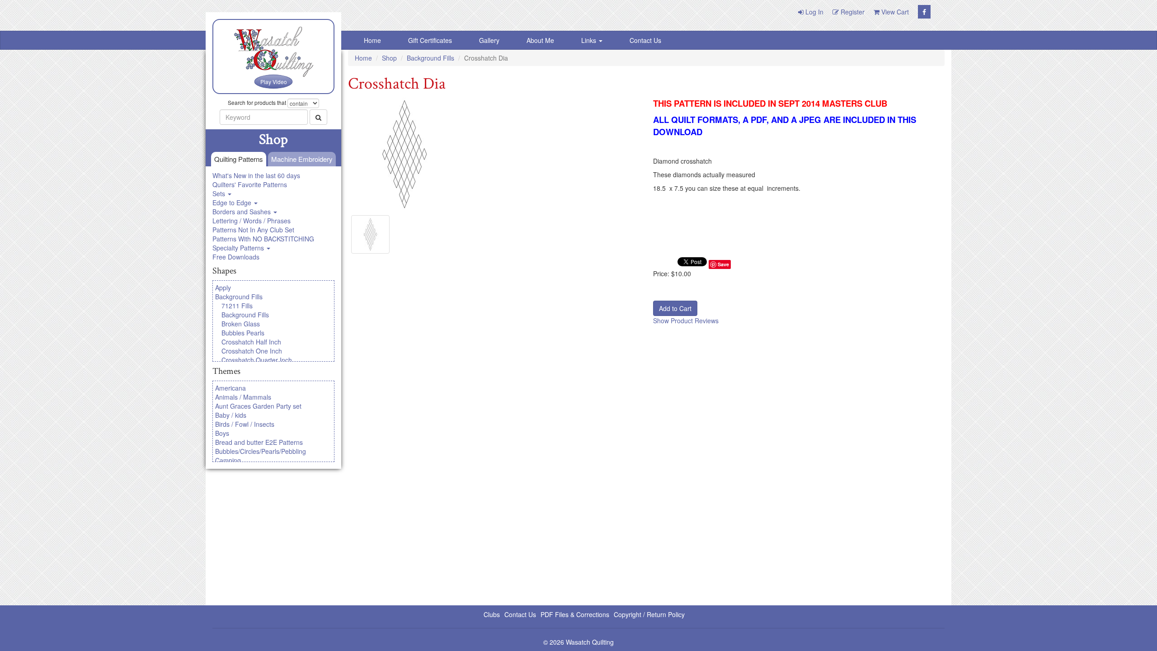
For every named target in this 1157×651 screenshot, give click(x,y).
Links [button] (589, 40)
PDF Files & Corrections (575, 614)
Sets (219, 193)
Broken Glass (240, 323)
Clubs (492, 614)
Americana (230, 387)
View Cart (894, 11)
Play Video (273, 81)
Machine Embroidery (302, 159)
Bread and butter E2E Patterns (259, 442)
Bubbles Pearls (242, 332)
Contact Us (645, 40)
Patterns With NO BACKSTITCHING (263, 238)
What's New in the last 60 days (256, 175)
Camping (228, 460)
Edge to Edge (232, 202)
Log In (813, 11)
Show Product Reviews (686, 320)
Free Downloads (235, 256)
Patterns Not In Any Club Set (253, 229)
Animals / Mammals (243, 396)
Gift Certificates (430, 40)
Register (852, 11)
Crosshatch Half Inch (251, 341)
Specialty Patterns (239, 247)
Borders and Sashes (242, 211)
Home (372, 40)
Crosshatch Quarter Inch (256, 359)
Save (723, 264)
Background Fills (239, 296)
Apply (223, 287)
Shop (389, 57)
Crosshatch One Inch (251, 350)
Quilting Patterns (238, 159)
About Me (540, 40)
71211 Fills (237, 305)
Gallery (489, 40)
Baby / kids (230, 415)
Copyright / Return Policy (649, 614)
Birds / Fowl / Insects (244, 424)
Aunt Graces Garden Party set (258, 405)
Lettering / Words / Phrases (251, 220)
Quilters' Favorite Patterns (249, 184)
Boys (222, 433)
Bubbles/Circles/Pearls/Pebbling (260, 451)
